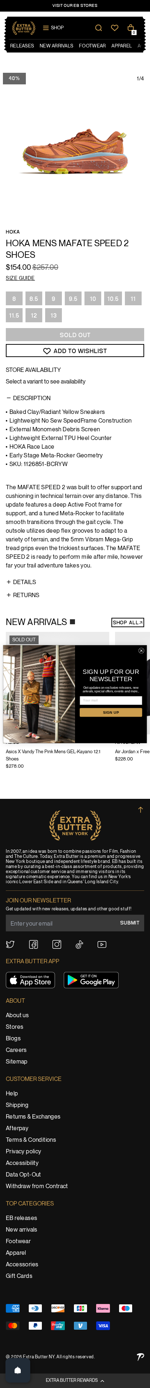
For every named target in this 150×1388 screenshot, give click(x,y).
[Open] (17, 1370)
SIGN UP (111, 712)
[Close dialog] (141, 650)
